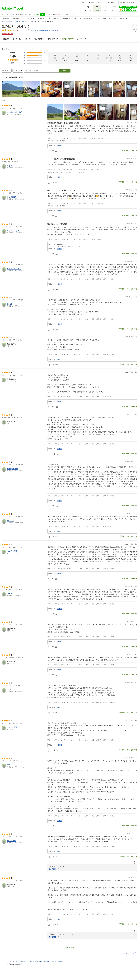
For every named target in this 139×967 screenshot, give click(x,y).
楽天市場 (122, 2)
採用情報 (46, 961)
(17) (39, 39)
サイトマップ (102, 2)
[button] (12, 89)
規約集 (53, 961)
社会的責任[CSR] (36, 961)
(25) (68, 39)
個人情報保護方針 (22, 961)
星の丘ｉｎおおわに (16, 26)
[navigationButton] (134, 88)
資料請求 (61, 961)
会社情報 (11, 961)
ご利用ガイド (92, 2)
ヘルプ (84, 2)
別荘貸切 (59, 146)
